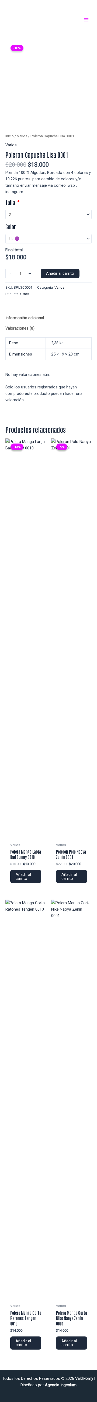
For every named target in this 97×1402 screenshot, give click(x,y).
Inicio (9, 136)
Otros (24, 294)
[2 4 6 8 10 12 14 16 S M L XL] (48, 214)
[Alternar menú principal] (86, 19)
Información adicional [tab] (24, 317)
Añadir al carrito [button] (23, 876)
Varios (22, 136)
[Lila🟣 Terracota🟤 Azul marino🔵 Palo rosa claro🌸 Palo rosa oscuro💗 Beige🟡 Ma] (48, 238)
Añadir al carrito (60, 273)
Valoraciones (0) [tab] (19, 328)
